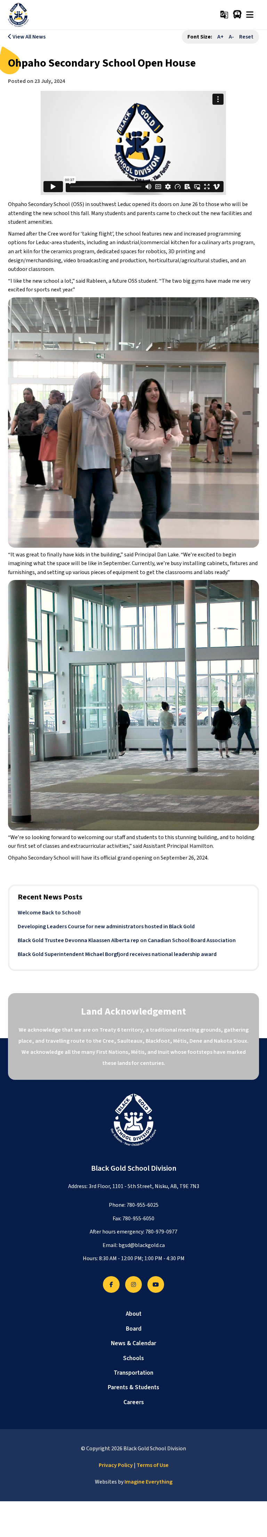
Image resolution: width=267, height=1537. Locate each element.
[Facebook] (111, 1284)
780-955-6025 (143, 1205)
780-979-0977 (161, 1232)
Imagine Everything (148, 1482)
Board (133, 1328)
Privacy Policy (116, 1465)
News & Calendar (133, 1343)
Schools (133, 1358)
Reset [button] (246, 37)
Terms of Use (153, 1465)
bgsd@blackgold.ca (142, 1245)
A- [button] (231, 37)
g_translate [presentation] (224, 14)
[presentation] (249, 14)
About (133, 1313)
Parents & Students (133, 1387)
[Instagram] (133, 1284)
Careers (133, 1402)
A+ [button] (220, 37)
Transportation (133, 1372)
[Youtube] (155, 1284)
